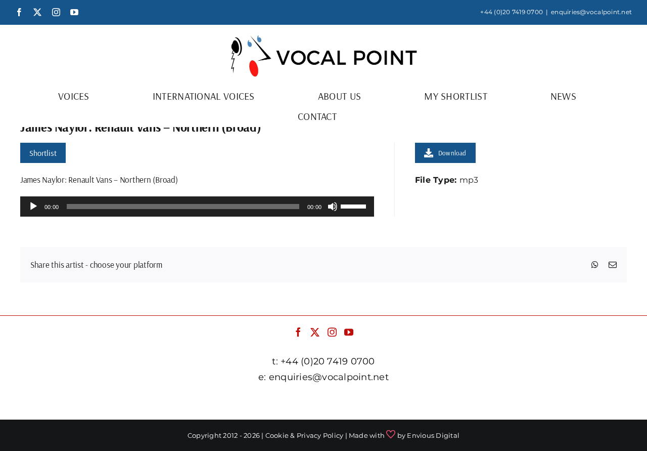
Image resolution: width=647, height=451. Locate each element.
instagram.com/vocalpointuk (373, 402)
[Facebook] (298, 332)
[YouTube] (348, 332)
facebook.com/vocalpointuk (146, 402)
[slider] (355, 205)
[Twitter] (314, 332)
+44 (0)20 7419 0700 (511, 12)
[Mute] (333, 206)
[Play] (33, 206)
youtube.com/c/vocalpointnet (497, 402)
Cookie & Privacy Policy (304, 435)
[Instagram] (332, 332)
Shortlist (43, 153)
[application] (197, 206)
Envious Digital (433, 435)
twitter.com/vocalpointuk (259, 402)
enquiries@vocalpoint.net (591, 12)
